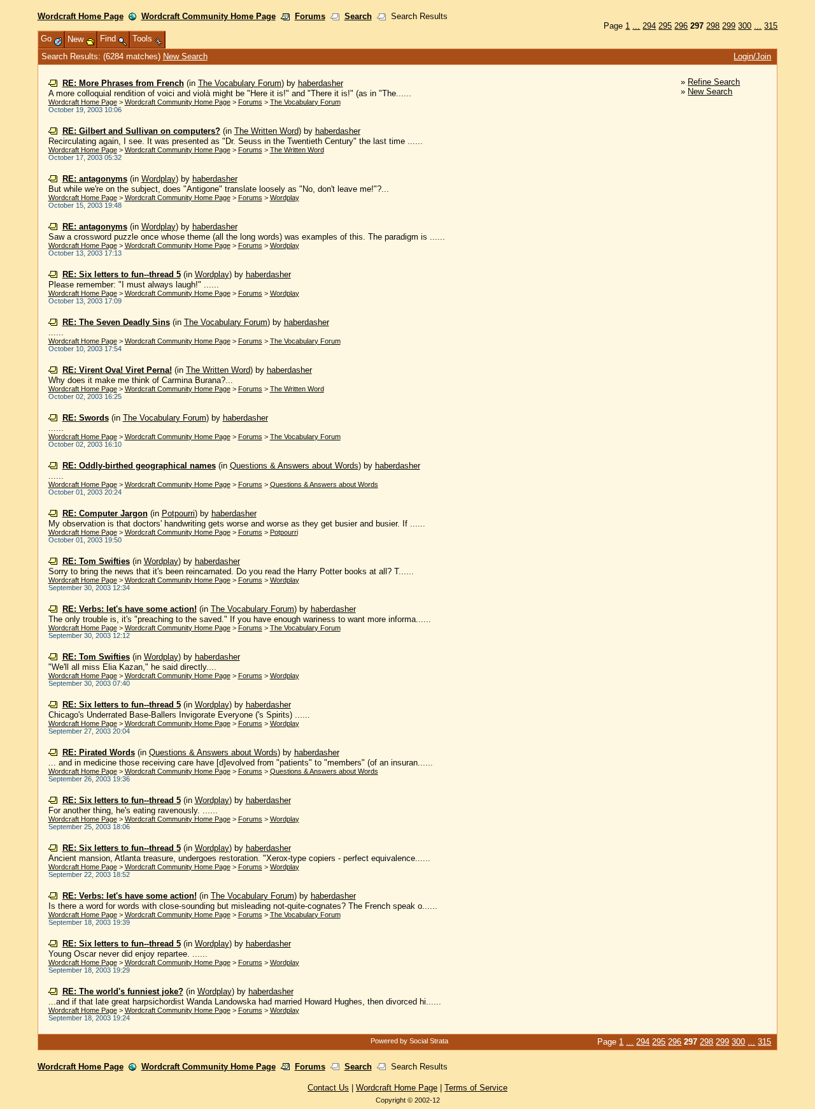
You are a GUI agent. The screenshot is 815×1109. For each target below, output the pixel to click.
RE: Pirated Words (98, 752)
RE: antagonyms (94, 179)
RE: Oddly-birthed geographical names (139, 465)
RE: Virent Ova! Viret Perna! (117, 370)
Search (358, 16)
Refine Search (714, 82)
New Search (185, 56)
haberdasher (320, 83)
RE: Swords (85, 418)
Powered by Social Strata (409, 1041)
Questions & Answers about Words (294, 465)
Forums (310, 16)
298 (712, 26)
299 (728, 26)
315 (770, 26)
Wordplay (158, 179)
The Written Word (266, 131)
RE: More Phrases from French (123, 83)
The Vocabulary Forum (239, 83)
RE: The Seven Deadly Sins (116, 322)
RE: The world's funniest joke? (122, 991)
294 (649, 26)
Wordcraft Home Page (81, 16)
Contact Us (328, 1087)
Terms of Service (475, 1087)
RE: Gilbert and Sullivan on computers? (141, 131)
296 (681, 26)
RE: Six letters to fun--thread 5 (121, 274)
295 (665, 26)
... (636, 26)
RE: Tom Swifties (96, 561)
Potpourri (178, 513)
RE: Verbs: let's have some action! (129, 609)
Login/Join (752, 56)
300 (744, 26)
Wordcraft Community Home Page (208, 16)
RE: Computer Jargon (105, 513)
